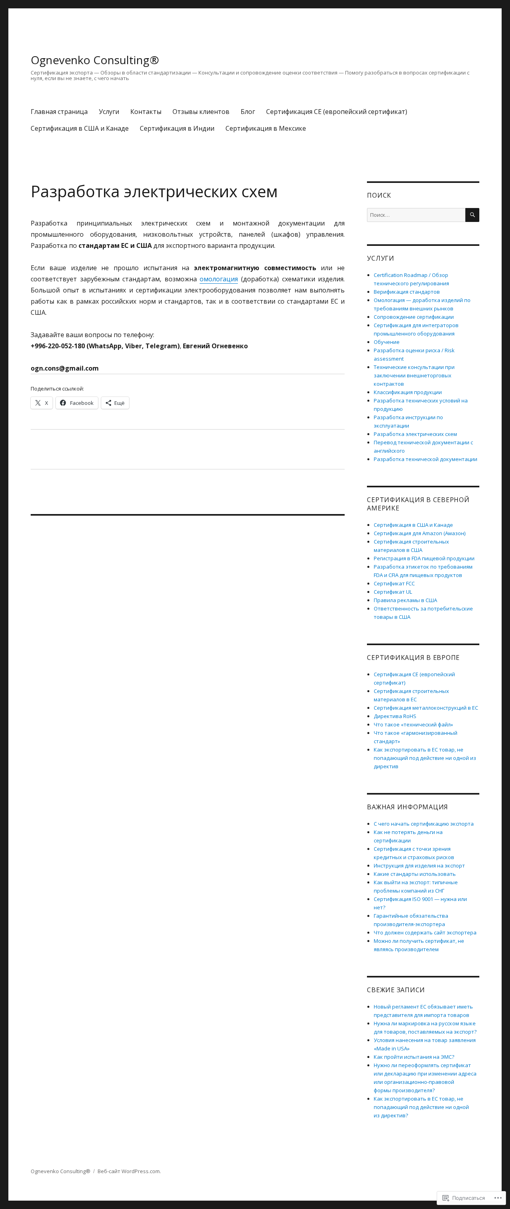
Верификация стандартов (407, 291)
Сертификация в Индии (177, 128)
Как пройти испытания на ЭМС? (414, 1056)
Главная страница (59, 111)
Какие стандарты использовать (415, 873)
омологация (219, 279)
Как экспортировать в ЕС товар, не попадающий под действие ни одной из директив (425, 758)
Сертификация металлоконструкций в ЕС (426, 707)
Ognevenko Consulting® (95, 59)
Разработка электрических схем (415, 434)
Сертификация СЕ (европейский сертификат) (336, 111)
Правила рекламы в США (405, 600)
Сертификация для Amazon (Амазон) (419, 533)
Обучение (387, 341)
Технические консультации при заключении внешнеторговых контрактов (414, 375)
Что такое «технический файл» (413, 724)
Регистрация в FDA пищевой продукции (424, 558)
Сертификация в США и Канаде (80, 128)
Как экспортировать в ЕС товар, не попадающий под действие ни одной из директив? (421, 1107)
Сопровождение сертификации (414, 316)
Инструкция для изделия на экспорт (419, 865)
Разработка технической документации (425, 459)
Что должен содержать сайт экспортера (425, 932)
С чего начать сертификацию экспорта (424, 823)
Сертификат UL (393, 591)
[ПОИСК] (472, 215)
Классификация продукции (408, 392)
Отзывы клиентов (201, 111)
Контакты (145, 111)
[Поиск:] (416, 214)
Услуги (109, 111)
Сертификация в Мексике (266, 128)
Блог (248, 111)
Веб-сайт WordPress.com (129, 1171)
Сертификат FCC (394, 583)
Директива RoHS (395, 716)
